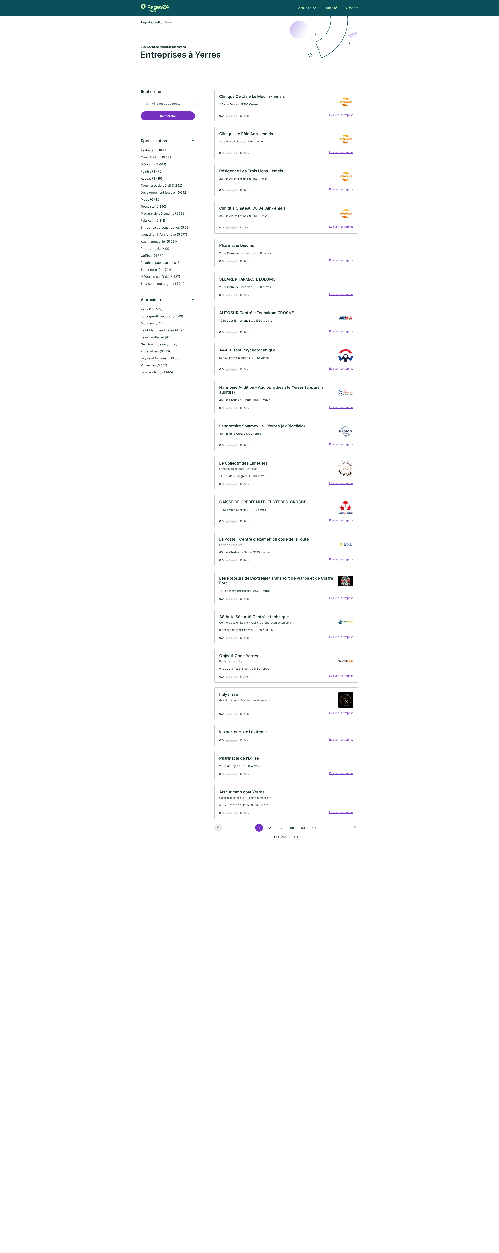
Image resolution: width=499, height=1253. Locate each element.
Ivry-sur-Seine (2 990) (157, 372)
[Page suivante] (354, 828)
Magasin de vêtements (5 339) (163, 213)
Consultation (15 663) (157, 157)
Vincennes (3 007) (154, 365)
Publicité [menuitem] (330, 8)
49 (303, 828)
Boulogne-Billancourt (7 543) (162, 316)
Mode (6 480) (151, 199)
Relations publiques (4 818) (160, 263)
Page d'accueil (150, 22)
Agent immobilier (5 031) (159, 241)
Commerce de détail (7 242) (161, 185)
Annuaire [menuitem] (304, 8)
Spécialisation (154, 140)
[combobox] (168, 103)
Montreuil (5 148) (153, 323)
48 (292, 828)
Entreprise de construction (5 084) (166, 227)
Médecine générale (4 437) (160, 277)
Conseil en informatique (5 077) (164, 234)
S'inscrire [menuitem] (351, 8)
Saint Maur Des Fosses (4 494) (163, 330)
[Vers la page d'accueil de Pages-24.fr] (155, 8)
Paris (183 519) (151, 309)
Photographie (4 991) (156, 248)
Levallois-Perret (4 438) (158, 337)
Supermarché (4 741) (156, 270)
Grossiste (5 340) (153, 206)
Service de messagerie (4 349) (163, 284)
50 (314, 828)
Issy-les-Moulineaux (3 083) (161, 358)
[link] (286, 105)
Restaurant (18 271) (155, 150)
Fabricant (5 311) (153, 220)
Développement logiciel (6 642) (164, 192)
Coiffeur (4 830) (153, 256)
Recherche (168, 116)
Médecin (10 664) (153, 164)
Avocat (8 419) (151, 178)
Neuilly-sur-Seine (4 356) (159, 344)
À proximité (151, 299)
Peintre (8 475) (152, 171)
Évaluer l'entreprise (341, 115)
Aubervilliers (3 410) (155, 351)
